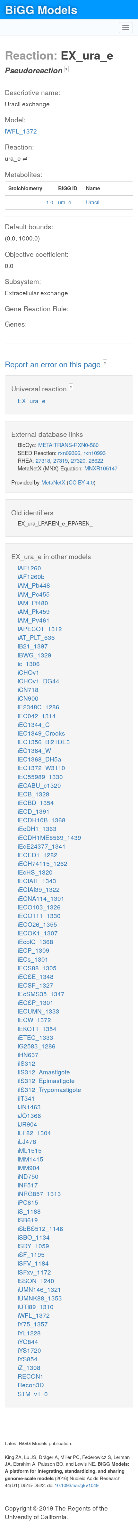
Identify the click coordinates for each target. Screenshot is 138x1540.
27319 (60, 460)
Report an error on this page (54, 364)
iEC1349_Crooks (41, 733)
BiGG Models (41, 9)
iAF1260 (29, 567)
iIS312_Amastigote (44, 1071)
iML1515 (30, 1150)
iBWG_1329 (34, 654)
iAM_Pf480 (33, 602)
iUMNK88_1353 (40, 1297)
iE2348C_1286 (38, 706)
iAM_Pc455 (34, 594)
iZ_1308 (29, 1367)
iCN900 (28, 698)
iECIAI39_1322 (39, 889)
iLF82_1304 (34, 1132)
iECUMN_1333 (38, 1010)
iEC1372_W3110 (41, 767)
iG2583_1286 (37, 1045)
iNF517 (28, 1184)
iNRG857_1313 (39, 1193)
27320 (78, 460)
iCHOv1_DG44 (38, 680)
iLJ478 (27, 1141)
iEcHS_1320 (35, 872)
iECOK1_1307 (38, 932)
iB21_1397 (33, 645)
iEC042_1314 (37, 715)
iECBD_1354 (36, 802)
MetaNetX (53, 482)
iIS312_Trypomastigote (49, 1089)
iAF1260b (31, 576)
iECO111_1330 (39, 915)
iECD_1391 (34, 811)
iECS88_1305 (37, 967)
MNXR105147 (100, 468)
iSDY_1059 (33, 1245)
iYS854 (28, 1358)
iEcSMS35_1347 (41, 993)
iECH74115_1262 (42, 863)
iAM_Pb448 (34, 585)
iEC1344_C (34, 724)
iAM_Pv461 (34, 619)
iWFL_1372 (21, 130)
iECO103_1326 (39, 906)
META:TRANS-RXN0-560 (68, 445)
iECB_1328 (33, 793)
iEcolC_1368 (35, 941)
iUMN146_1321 (39, 1289)
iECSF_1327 (35, 985)
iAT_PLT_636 (36, 637)
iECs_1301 (33, 959)
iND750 (28, 1176)
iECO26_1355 (37, 924)
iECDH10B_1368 (41, 819)
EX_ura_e (32, 400)
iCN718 (28, 689)
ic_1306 (29, 663)
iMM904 (29, 1167)
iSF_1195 (31, 1254)
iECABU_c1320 (39, 785)
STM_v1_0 (33, 1393)
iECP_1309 (33, 950)
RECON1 (31, 1376)
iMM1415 (30, 1158)
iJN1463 (29, 1106)
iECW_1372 (34, 1019)
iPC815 (28, 1202)
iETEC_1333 (35, 1037)
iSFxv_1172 (34, 1271)
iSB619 (28, 1219)
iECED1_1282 (37, 854)
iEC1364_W (34, 750)
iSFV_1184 (33, 1263)
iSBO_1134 (34, 1237)
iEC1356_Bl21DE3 (44, 741)
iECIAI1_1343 (37, 880)
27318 (43, 460)
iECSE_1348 (36, 976)
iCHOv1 (28, 672)
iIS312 (26, 1063)
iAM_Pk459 (34, 611)
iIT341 (26, 1098)
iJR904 (27, 1124)
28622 (96, 460)
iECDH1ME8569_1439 (49, 837)
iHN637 (28, 1054)
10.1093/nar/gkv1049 (77, 1485)
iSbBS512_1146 (40, 1228)
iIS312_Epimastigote (46, 1080)
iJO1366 (29, 1115)
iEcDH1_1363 (37, 828)
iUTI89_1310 (36, 1306)
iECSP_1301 (36, 1002)
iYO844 (28, 1341)
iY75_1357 (33, 1323)
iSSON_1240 (36, 1280)
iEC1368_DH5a (39, 758)
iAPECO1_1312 (40, 628)
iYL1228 (29, 1332)
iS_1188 (29, 1211)
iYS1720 (29, 1350)
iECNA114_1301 (41, 898)
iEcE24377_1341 (42, 846)
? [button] (66, 69)
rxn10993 (94, 453)
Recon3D (31, 1384)
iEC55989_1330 (40, 776)
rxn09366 (69, 453)
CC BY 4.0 (81, 482)
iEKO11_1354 (37, 1028)
